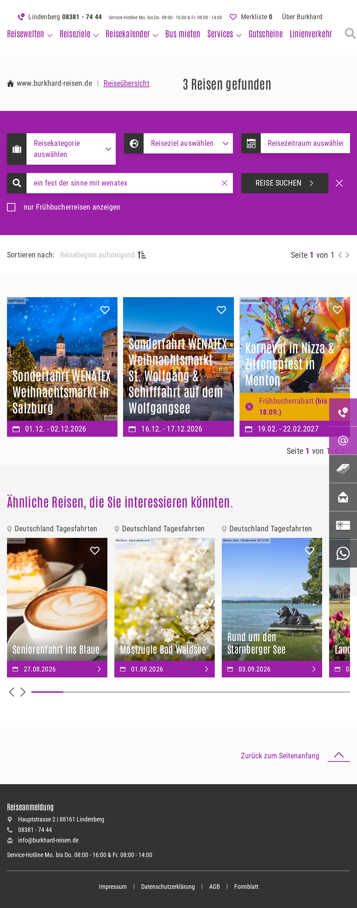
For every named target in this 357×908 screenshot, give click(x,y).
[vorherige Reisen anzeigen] (340, 255)
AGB (214, 886)
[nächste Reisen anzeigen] (347, 255)
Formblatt (246, 886)
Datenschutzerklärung (168, 886)
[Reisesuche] (350, 33)
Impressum (113, 886)
